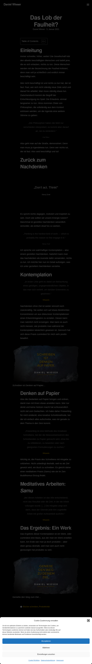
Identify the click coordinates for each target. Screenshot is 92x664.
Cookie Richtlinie (34, 660)
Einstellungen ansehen (46, 654)
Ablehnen (46, 648)
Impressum (60, 660)
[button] (88, 620)
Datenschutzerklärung (48, 660)
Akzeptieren (46, 641)
